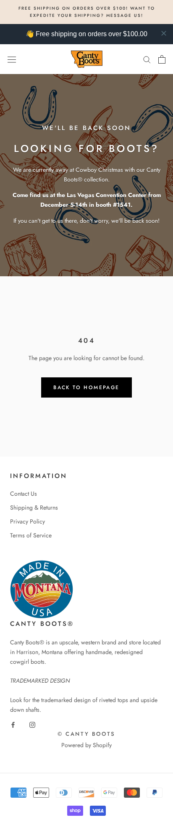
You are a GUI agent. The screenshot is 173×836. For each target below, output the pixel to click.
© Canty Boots (86, 734)
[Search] (147, 59)
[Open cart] (161, 59)
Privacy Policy (27, 521)
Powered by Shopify (86, 745)
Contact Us (23, 493)
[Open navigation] (12, 59)
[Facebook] (13, 724)
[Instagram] (32, 724)
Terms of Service (31, 535)
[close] (163, 33)
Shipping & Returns (34, 507)
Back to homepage (86, 387)
